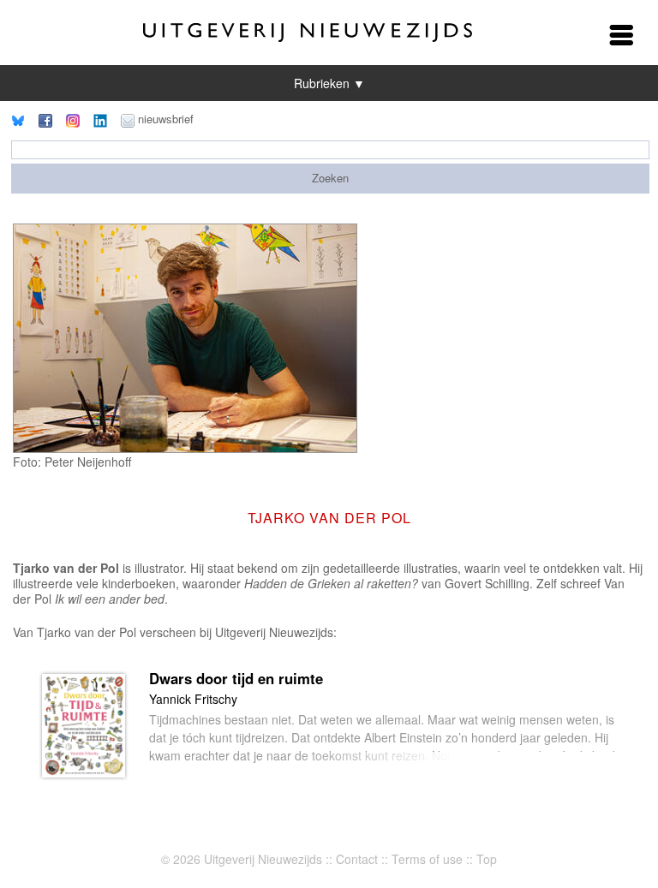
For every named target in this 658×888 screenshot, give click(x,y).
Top (486, 858)
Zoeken (330, 178)
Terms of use (427, 858)
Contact (357, 858)
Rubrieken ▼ (329, 83)
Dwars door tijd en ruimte (236, 678)
